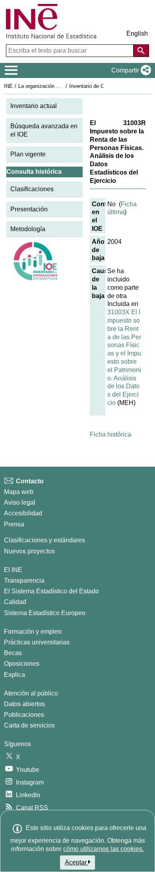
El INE (13, 569)
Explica (14, 674)
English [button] (137, 33)
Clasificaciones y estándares (44, 540)
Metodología (27, 229)
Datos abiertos (24, 704)
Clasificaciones (32, 189)
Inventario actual (33, 106)
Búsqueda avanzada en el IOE (44, 130)
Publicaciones (24, 714)
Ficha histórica (110, 434)
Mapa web (18, 491)
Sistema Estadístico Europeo (44, 613)
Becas (13, 653)
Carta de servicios (29, 725)
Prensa (14, 524)
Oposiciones (21, 663)
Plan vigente (28, 154)
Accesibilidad (23, 513)
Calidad (15, 601)
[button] (129, 70)
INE (8, 86)
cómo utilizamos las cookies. (103, 848)
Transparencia (24, 580)
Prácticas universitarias (37, 642)
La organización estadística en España (63, 86)
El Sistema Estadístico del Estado (51, 591)
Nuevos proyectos (29, 551)
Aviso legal (19, 502)
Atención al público (31, 693)
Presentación (29, 209)
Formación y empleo (33, 631)
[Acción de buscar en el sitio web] (141, 50)
